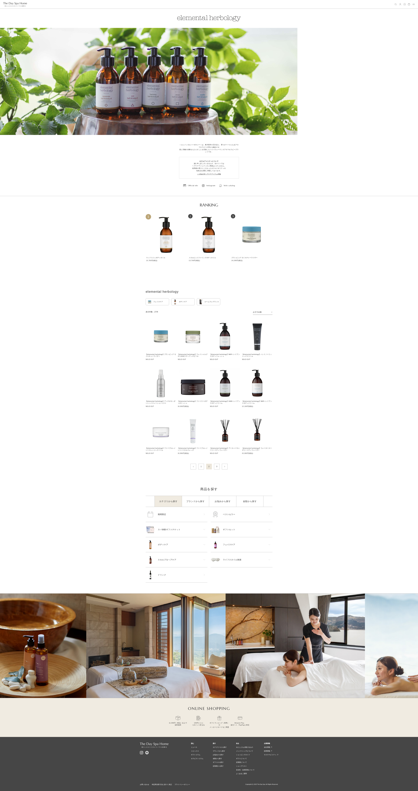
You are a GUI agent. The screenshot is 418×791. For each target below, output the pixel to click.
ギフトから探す (218, 762)
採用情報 (267, 751)
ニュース (194, 747)
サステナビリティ (270, 755)
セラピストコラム (197, 758)
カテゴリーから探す (220, 747)
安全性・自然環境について (245, 770)
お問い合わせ (144, 784)
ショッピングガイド (243, 755)
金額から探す (217, 758)
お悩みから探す (218, 755)
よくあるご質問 (241, 773)
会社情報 (267, 747)
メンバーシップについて (244, 751)
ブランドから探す (219, 751)
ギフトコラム (195, 755)
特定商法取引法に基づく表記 (162, 784)
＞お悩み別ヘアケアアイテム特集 (209, 174)
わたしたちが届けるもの (244, 747)
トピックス (195, 751)
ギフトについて (241, 758)
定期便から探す (218, 766)
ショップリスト (241, 766)
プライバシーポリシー (182, 784)
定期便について (241, 762)
